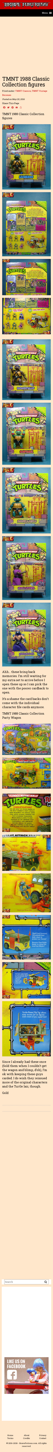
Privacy (42, 1435)
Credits (26, 1438)
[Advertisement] (26, 44)
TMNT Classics (23, 91)
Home (10, 1435)
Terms (10, 1438)
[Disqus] (26, 1155)
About (26, 1435)
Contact (42, 1438)
